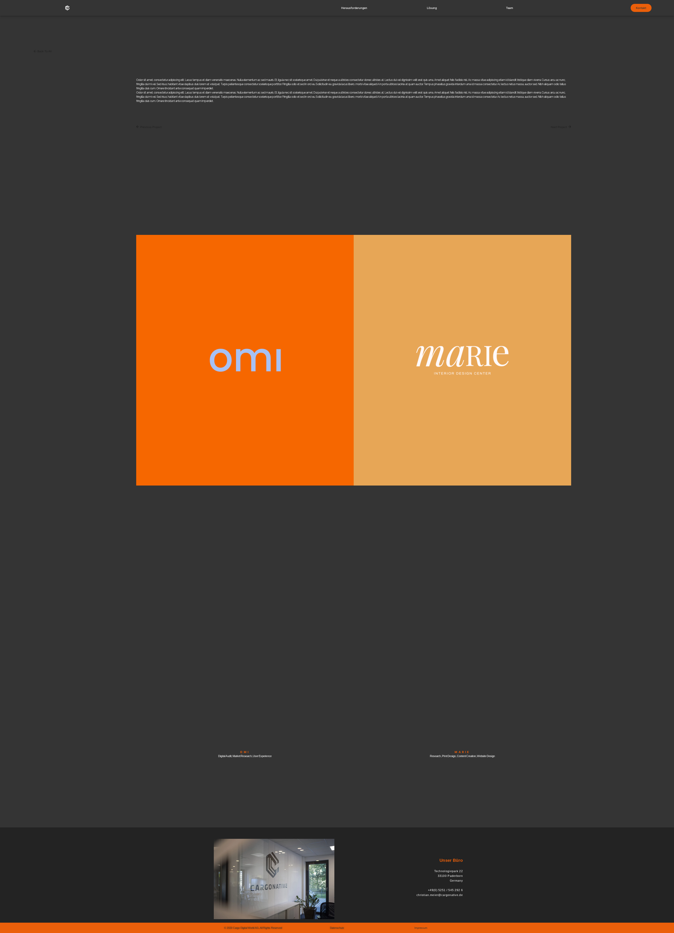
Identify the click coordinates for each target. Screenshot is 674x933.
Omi (244, 752)
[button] (253, 927)
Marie (462, 752)
